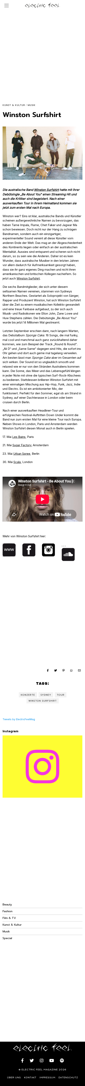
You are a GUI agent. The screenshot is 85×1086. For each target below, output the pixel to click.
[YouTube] (51, 1060)
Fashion (7, 911)
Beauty (7, 904)
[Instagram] (41, 1060)
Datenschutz (68, 1077)
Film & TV (9, 918)
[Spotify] (62, 1060)
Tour (60, 695)
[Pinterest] (63, 670)
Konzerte (28, 695)
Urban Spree (21, 454)
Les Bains (19, 437)
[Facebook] (47, 670)
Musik (32, 105)
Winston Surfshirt (46, 190)
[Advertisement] (42, 53)
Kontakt (30, 1077)
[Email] (79, 670)
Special (7, 938)
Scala (17, 462)
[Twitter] (55, 670)
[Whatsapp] (71, 670)
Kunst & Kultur (14, 105)
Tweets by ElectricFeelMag (19, 719)
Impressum (47, 1077)
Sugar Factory (21, 445)
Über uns (14, 1077)
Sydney (46, 695)
